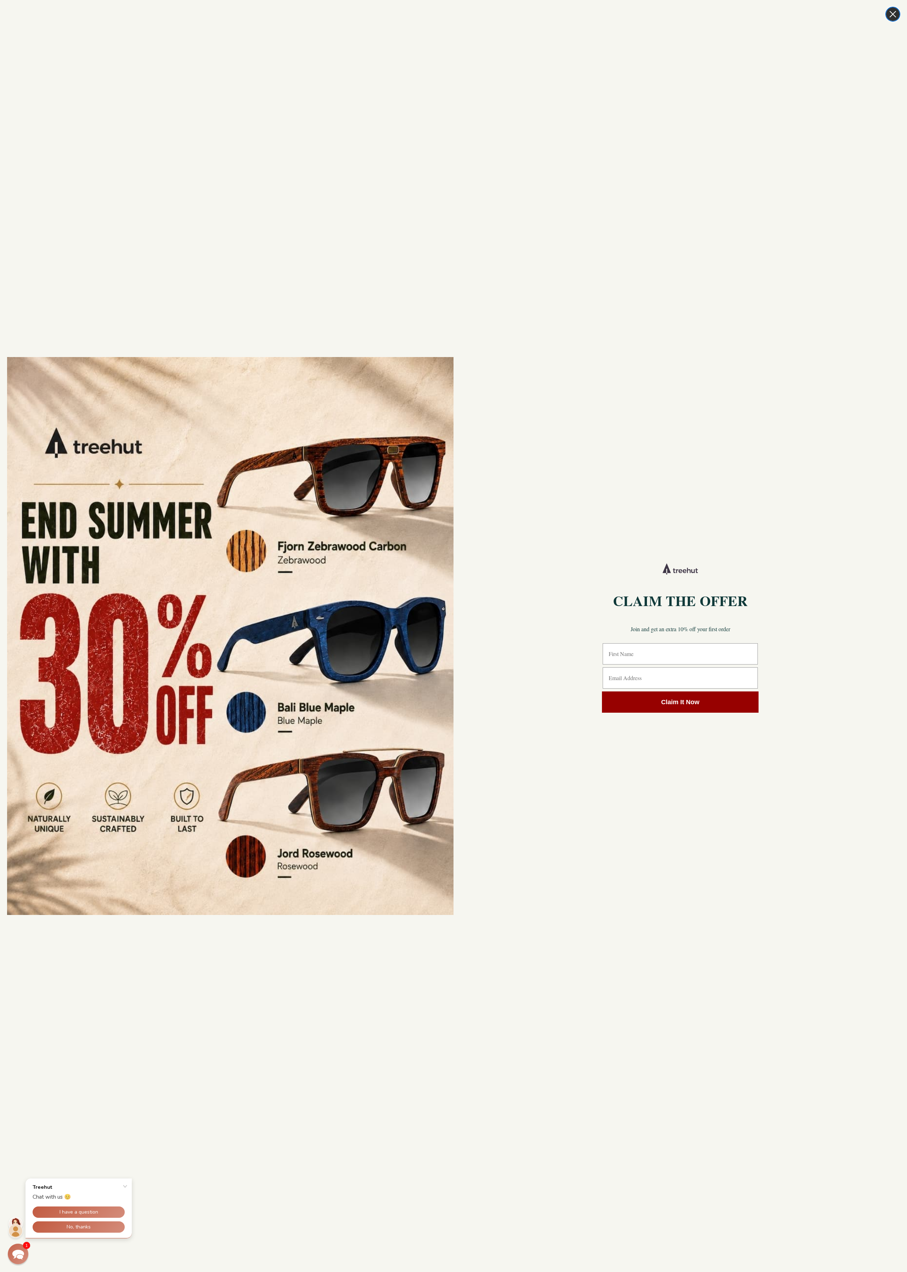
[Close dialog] (893, 14)
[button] (18, 1254)
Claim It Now (680, 702)
